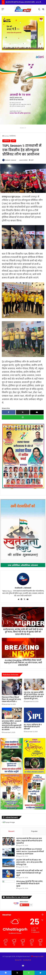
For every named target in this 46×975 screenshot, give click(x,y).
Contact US (27, 960)
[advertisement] (23, 455)
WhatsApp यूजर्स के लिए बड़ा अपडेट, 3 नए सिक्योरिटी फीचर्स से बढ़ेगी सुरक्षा (29, 883)
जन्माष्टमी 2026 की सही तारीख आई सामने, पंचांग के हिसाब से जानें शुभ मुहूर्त (29, 872)
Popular (34, 831)
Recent (11, 831)
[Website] (18, 599)
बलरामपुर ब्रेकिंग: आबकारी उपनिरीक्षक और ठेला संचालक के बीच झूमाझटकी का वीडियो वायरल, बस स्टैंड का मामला (11, 725)
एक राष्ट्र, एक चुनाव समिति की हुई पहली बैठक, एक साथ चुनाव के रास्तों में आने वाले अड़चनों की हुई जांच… (34, 695)
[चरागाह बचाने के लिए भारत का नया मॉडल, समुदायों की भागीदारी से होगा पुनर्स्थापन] (8, 841)
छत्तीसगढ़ (13, 136)
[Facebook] (21, 599)
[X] (24, 599)
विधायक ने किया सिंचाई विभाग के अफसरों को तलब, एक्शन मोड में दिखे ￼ (11, 699)
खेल (13, 141)
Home (6, 136)
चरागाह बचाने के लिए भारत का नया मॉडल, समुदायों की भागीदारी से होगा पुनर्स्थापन (29, 840)
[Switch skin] (39, 10)
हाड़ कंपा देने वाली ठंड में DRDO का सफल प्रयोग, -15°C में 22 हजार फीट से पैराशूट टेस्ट (29, 862)
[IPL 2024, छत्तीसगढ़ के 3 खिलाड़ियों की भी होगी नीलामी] (34, 715)
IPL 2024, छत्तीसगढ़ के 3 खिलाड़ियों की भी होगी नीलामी (33, 726)
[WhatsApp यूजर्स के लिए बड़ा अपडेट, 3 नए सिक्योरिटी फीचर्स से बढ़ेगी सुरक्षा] (8, 884)
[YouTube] (27, 599)
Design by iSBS (38, 956)
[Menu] (3, 10)
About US (18, 960)
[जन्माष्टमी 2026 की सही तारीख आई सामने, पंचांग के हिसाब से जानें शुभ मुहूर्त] (8, 873)
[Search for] (43, 10)
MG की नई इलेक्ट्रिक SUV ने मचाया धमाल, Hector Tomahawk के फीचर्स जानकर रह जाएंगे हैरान (30, 851)
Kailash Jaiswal (10, 160)
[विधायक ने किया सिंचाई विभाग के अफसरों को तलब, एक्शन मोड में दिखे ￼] (12, 687)
